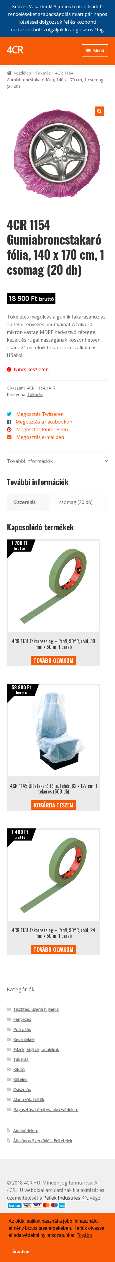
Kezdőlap (22, 73)
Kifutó (19, 1069)
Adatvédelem (25, 1130)
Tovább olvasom (53, 660)
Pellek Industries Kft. (66, 1198)
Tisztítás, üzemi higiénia (36, 1009)
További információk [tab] (30, 461)
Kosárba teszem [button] (53, 805)
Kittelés (20, 1079)
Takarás (43, 73)
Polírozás (22, 1029)
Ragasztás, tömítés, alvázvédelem (45, 1109)
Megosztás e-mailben (40, 437)
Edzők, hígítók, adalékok (36, 1049)
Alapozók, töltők (28, 1099)
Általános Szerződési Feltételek (42, 1140)
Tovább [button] (84, 1235)
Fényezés (22, 1019)
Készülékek (23, 1039)
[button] (99, 111)
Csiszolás (22, 1089)
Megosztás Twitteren (40, 414)
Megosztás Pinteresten (42, 429)
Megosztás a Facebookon (44, 421)
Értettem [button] (20, 1251)
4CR (15, 49)
